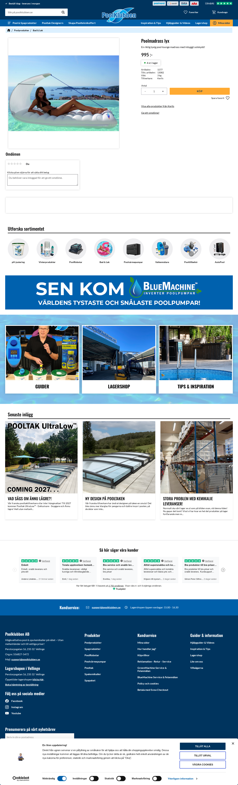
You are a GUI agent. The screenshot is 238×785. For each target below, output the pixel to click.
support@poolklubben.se (106, 607)
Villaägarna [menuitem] (196, 667)
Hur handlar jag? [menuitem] (146, 648)
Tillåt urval (202, 755)
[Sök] (63, 12)
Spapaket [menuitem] (90, 680)
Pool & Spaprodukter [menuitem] (25, 22)
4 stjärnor (17, 163)
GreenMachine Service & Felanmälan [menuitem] (152, 669)
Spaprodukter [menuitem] (93, 648)
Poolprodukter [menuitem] (93, 642)
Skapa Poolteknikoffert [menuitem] (82, 22)
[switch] (94, 778)
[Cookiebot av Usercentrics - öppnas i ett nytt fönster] (21, 778)
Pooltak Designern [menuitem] (52, 22)
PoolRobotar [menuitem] (92, 655)
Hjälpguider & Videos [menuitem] (178, 22)
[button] (191, 12)
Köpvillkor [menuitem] (143, 655)
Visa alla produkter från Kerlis (157, 106)
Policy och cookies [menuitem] (148, 683)
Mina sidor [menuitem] (224, 22)
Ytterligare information (180, 778)
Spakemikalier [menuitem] (93, 674)
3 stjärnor (14, 163)
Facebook (17, 700)
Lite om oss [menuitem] (196, 661)
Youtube (16, 713)
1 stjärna (8, 163)
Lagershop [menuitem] (201, 22)
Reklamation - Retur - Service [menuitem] (154, 661)
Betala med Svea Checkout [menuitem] (152, 689)
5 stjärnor (20, 163)
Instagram (17, 707)
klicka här (38, 679)
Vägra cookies (202, 764)
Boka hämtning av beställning (21, 684)
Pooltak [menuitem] (89, 667)
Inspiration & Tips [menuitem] (151, 22)
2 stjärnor (11, 163)
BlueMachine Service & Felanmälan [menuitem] (157, 677)
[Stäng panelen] (233, 743)
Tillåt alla (202, 746)
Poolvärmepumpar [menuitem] (95, 661)
